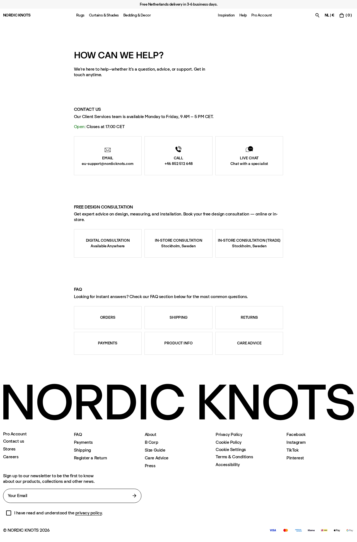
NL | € (329, 15)
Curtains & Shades (104, 15)
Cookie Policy (229, 442)
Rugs (80, 15)
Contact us (13, 441)
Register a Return (90, 458)
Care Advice (156, 458)
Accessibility (228, 464)
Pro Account (261, 15)
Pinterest (295, 458)
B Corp (151, 442)
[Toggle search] (317, 15)
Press (150, 465)
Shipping (82, 450)
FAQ (78, 434)
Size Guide (155, 450)
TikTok (292, 450)
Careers (11, 456)
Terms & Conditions (234, 456)
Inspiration (226, 15)
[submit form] (134, 496)
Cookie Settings (231, 449)
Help (243, 15)
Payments (83, 442)
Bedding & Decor (137, 15)
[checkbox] (8, 513)
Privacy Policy (229, 434)
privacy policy (88, 512)
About (150, 434)
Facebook (295, 434)
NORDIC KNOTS (17, 15)
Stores (9, 449)
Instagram (296, 442)
